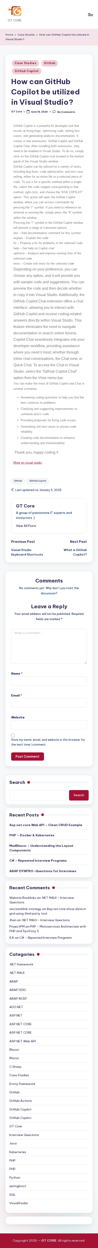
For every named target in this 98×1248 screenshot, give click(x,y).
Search (17, 782)
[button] (26, 526)
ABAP (13, 981)
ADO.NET (16, 1007)
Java (13, 1143)
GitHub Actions (20, 1101)
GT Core (25, 506)
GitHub (49, 63)
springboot (17, 1186)
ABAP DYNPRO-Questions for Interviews (42, 871)
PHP (12, 1160)
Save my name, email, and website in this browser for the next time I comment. (48, 742)
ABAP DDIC (17, 990)
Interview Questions (24, 1135)
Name (17, 673)
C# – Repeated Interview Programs (38, 860)
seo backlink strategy (25, 909)
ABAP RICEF (18, 998)
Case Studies (25, 63)
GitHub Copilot (27, 71)
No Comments (66, 111)
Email (16, 695)
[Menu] (90, 14)
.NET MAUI (16, 973)
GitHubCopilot (37, 480)
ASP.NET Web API (22, 1041)
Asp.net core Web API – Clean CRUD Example (45, 825)
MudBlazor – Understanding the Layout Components (41, 848)
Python (14, 1177)
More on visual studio (27, 462)
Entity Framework (22, 1084)
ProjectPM (17, 926)
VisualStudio (18, 1203)
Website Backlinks (22, 898)
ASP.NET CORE (20, 1024)
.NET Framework (21, 964)
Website (18, 717)
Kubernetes (17, 1152)
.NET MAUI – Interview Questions (46, 920)
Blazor (14, 1050)
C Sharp (15, 1067)
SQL (12, 1195)
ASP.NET (16, 1015)
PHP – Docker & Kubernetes (31, 835)
